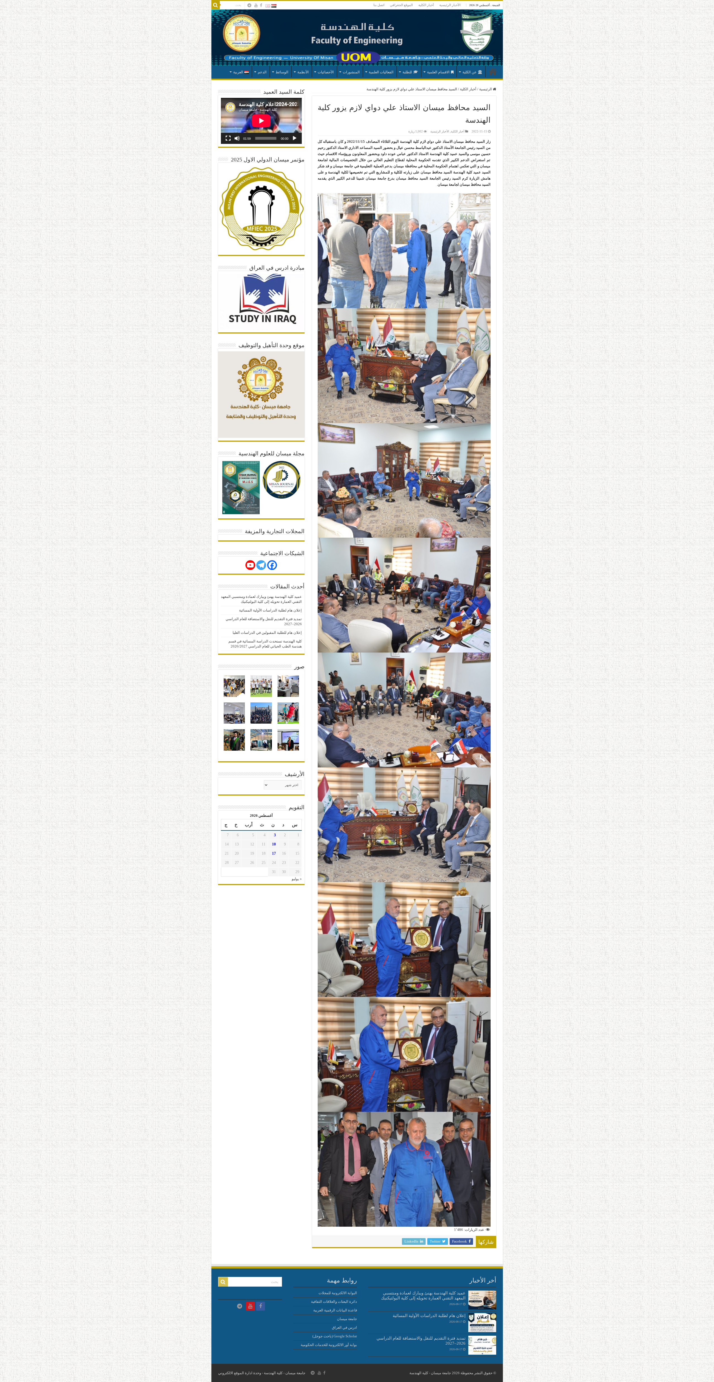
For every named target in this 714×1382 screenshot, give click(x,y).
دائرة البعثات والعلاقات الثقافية (334, 1301)
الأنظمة (303, 72)
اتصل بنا (378, 5)
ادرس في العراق (344, 1327)
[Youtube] (256, 5)
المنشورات (351, 72)
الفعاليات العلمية (381, 72)
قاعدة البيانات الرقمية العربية (335, 1310)
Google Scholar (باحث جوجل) (334, 1336)
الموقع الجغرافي (401, 5)
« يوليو (297, 879)
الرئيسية (486, 89)
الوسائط (282, 72)
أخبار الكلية (426, 5)
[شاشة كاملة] (228, 138)
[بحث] (215, 5)
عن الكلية (469, 72)
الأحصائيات (326, 72)
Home (493, 71)
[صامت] (237, 138)
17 (274, 853)
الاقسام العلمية (438, 72)
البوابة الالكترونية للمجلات (338, 1293)
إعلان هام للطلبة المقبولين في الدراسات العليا (267, 632)
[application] (261, 121)
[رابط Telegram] (249, 5)
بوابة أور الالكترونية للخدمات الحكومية (329, 1345)
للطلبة (407, 72)
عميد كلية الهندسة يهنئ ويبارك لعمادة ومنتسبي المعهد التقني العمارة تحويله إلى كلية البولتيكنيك (423, 1295)
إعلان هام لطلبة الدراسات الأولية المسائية (270, 610)
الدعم (262, 72)
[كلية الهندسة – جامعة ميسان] (357, 37)
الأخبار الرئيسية (449, 5)
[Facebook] (261, 5)
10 (274, 844)
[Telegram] (261, 565)
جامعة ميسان (347, 1319)
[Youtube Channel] (250, 565)
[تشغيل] (294, 138)
